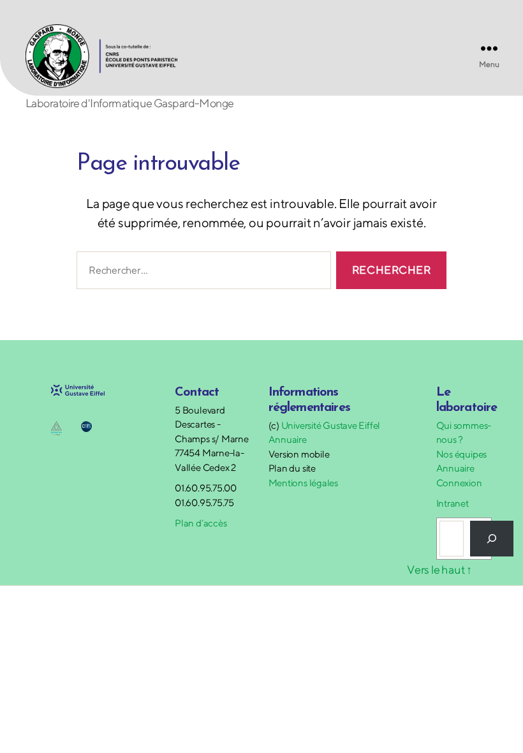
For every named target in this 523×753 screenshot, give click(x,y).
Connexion (459, 482)
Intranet (452, 503)
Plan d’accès (200, 523)
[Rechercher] (491, 538)
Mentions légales (303, 482)
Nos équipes (461, 454)
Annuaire (288, 439)
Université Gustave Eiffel (330, 425)
